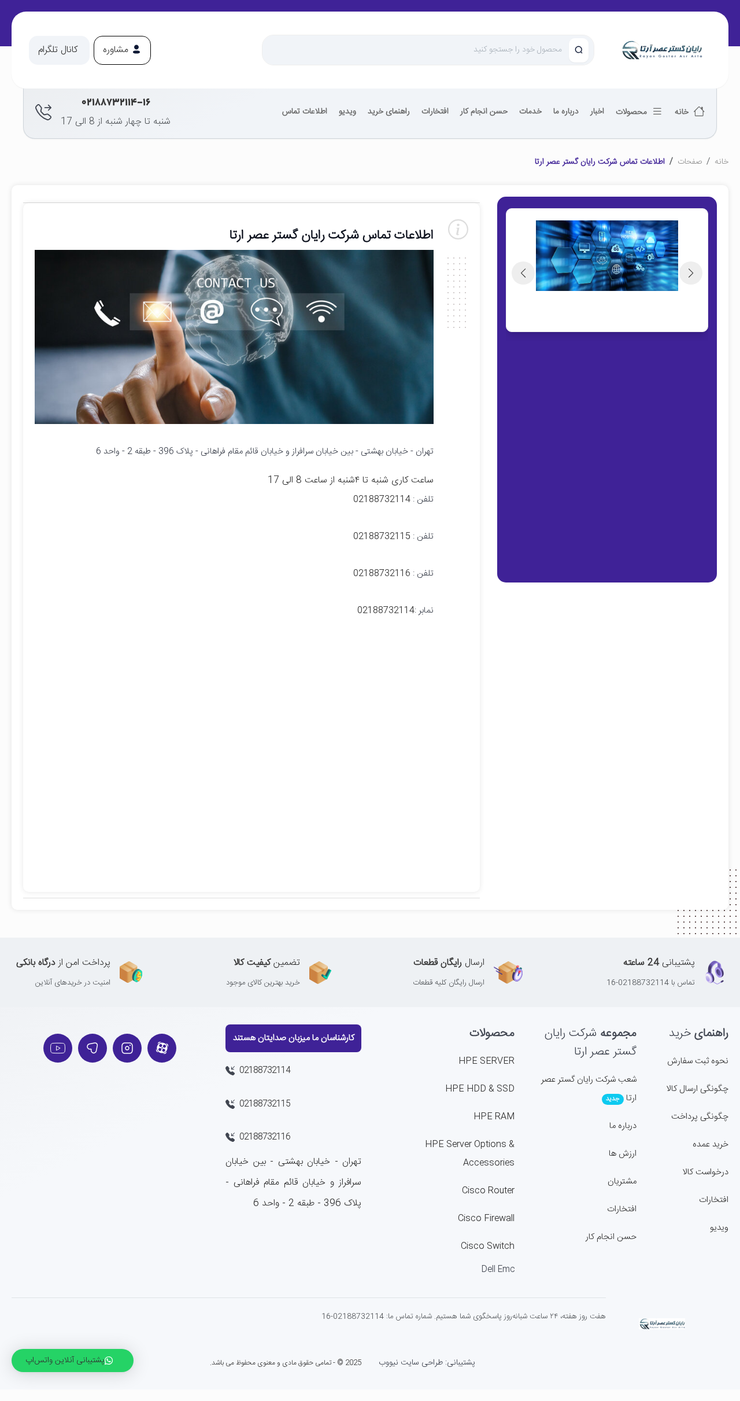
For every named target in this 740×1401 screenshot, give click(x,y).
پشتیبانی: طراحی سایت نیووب (427, 1363)
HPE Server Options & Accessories (470, 1153)
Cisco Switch (488, 1246)
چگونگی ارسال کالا (697, 1089)
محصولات (632, 112)
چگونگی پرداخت (699, 1116)
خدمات (530, 112)
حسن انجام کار (484, 112)
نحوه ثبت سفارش (697, 1061)
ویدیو (347, 112)
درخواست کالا (705, 1172)
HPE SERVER (486, 1061)
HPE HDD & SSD (480, 1089)
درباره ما (566, 112)
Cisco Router (488, 1191)
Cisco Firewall (486, 1218)
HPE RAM (494, 1116)
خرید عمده (710, 1144)
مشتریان (622, 1181)
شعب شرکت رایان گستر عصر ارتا (589, 1088)
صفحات (690, 162)
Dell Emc (498, 1270)
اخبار (597, 112)
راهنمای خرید (389, 112)
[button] (59, 50)
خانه (683, 112)
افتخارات (435, 112)
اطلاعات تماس (304, 112)
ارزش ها (623, 1153)
